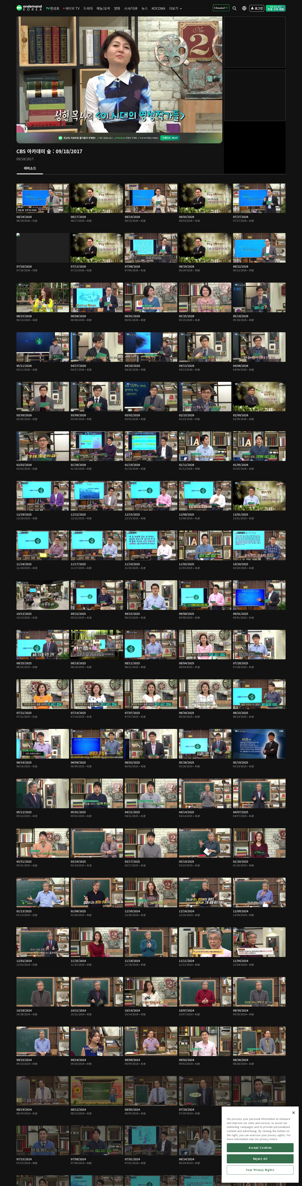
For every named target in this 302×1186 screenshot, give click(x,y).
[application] (119, 74)
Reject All (260, 1159)
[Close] (293, 1112)
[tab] (30, 168)
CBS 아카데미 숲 (33, 151)
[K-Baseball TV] (221, 8)
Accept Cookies (260, 1148)
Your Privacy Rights (260, 1170)
